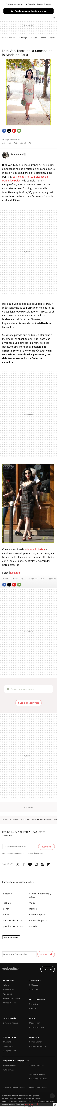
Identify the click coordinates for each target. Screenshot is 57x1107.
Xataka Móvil (8, 989)
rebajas (34, 38)
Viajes (32, 902)
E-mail (19, 131)
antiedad (33, 926)
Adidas (52, 38)
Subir (45, 969)
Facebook (4, 131)
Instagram (36, 864)
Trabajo (7, 902)
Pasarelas (52, 579)
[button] (18, 154)
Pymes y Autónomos (37, 1046)
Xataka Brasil (8, 1070)
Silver (6, 908)
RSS (42, 864)
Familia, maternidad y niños (40, 895)
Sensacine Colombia (38, 1079)
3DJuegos (33, 985)
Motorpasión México (38, 1088)
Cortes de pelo (37, 914)
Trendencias (8, 1042)
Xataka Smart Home (11, 998)
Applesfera (7, 994)
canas (43, 38)
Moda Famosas (32, 579)
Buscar (44, 954)
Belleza (33, 908)
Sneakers (7, 893)
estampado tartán (35, 549)
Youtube (30, 864)
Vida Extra (33, 989)
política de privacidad (36, 853)
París (43, 579)
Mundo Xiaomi (9, 1003)
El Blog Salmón (35, 1042)
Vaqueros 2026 (29, 819)
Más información (32, 1104)
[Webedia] (10, 970)
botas (6, 914)
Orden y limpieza (38, 920)
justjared (15, 572)
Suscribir (46, 847)
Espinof (32, 1008)
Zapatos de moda (12, 920)
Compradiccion (9, 1051)
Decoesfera (8, 1046)
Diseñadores (17, 579)
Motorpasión (34, 1023)
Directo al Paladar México (14, 1088)
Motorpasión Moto (37, 1027)
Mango (24, 38)
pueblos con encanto (14, 926)
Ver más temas (11, 937)
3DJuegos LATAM (36, 1065)
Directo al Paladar (10, 1023)
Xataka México (9, 1065)
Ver (29, 703)
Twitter (9, 131)
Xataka (6, 985)
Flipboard (14, 131)
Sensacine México (37, 1074)
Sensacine (33, 1004)
